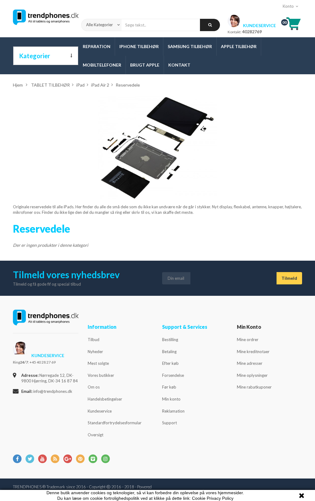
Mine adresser (249, 363)
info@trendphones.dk (52, 391)
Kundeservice (100, 411)
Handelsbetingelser (105, 399)
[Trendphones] (45, 18)
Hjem (18, 85)
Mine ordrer (247, 339)
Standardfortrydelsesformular (115, 422)
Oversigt (95, 434)
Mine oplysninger (252, 375)
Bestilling (170, 339)
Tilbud (93, 339)
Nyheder (95, 351)
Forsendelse (173, 375)
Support (169, 422)
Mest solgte (98, 363)
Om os (94, 387)
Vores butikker (101, 375)
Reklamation (173, 411)
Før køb (169, 387)
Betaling (169, 351)
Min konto (171, 399)
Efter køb (170, 363)
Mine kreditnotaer (253, 351)
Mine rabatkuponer (254, 387)
